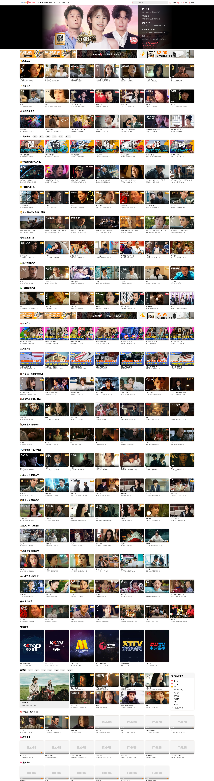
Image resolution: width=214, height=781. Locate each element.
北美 (63, 2)
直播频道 (45, 2)
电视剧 (38, 2)
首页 (33, 2)
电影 (59, 2)
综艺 (55, 2)
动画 (67, 2)
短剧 (50, 2)
